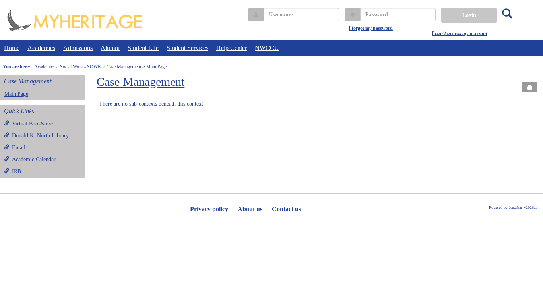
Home (11, 47)
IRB (16, 171)
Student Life (143, 47)
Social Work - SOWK (80, 66)
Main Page (156, 66)
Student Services (187, 47)
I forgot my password (371, 28)
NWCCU (267, 47)
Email (18, 148)
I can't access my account (459, 33)
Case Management (124, 66)
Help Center (231, 47)
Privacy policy (209, 209)
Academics (41, 47)
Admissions (78, 47)
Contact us (286, 209)
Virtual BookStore (32, 124)
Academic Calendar (34, 159)
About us (250, 209)
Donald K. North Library (40, 136)
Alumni (110, 47)
